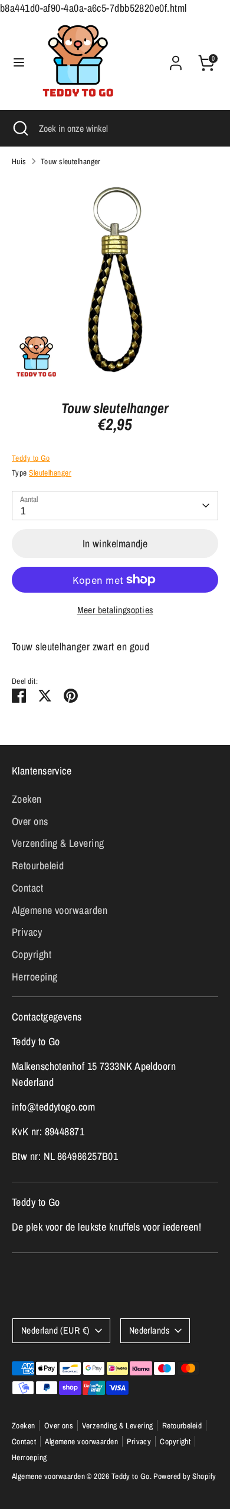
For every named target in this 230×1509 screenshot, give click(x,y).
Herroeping (35, 976)
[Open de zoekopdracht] (19, 128)
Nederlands (149, 1330)
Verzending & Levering (58, 843)
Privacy (27, 932)
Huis (19, 161)
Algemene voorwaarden (59, 910)
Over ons (30, 821)
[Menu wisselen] (19, 63)
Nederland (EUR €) (55, 1330)
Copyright (31, 954)
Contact (27, 887)
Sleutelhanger (50, 472)
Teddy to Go (31, 458)
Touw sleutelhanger (71, 161)
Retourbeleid (38, 865)
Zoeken (27, 799)
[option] (115, 280)
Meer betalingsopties (115, 610)
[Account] (176, 59)
